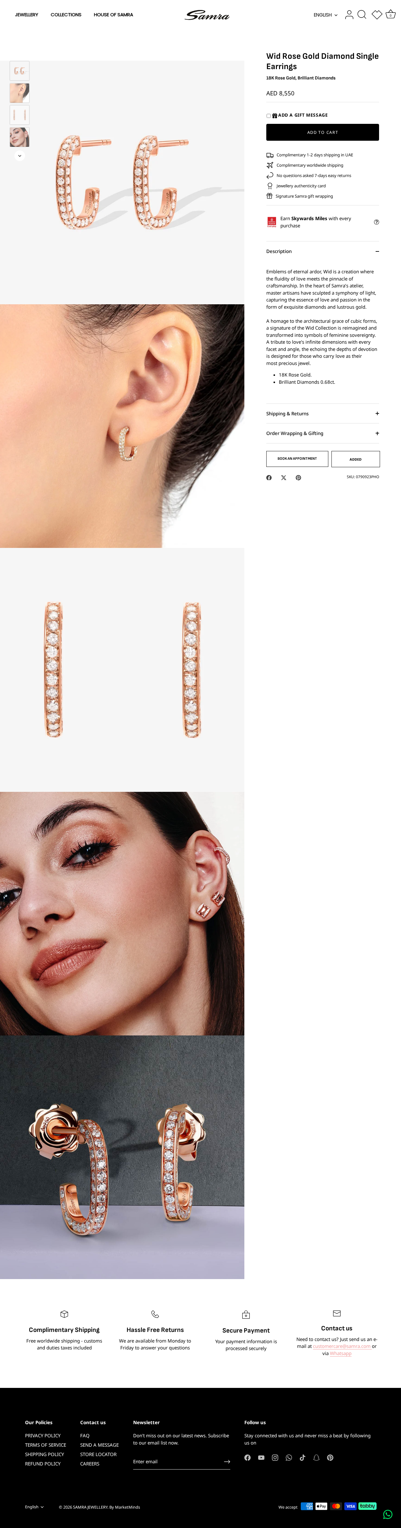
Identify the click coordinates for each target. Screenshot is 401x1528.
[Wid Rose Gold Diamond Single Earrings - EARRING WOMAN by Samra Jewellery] (19, 115)
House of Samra (113, 14)
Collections (66, 14)
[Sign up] (227, 1462)
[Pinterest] (330, 1457)
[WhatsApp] (289, 1457)
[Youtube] (261, 1457)
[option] (19, 72)
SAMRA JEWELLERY (90, 1507)
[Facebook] (247, 1457)
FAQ (85, 1435)
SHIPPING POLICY (44, 1454)
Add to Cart (322, 132)
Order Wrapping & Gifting (294, 433)
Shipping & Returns (287, 413)
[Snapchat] (316, 1457)
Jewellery (26, 14)
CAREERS (89, 1463)
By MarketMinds (124, 1507)
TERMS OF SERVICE (45, 1445)
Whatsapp (341, 1353)
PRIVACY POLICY (42, 1435)
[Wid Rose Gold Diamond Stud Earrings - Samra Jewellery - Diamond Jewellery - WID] (19, 137)
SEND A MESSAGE (99, 1445)
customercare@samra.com (342, 1346)
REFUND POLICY (42, 1463)
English (323, 15)
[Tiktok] (302, 1457)
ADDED (356, 459)
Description (279, 251)
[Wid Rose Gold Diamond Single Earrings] (19, 71)
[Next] (20, 156)
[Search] (362, 15)
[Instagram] (275, 1457)
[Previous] (20, 52)
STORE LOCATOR (98, 1454)
